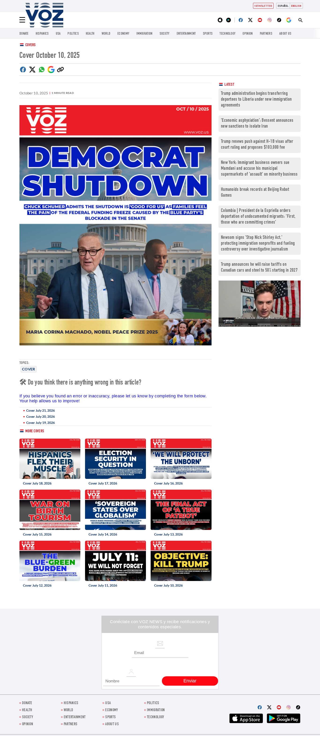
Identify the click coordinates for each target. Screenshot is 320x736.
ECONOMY (123, 34)
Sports (208, 34)
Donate (24, 34)
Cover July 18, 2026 (37, 483)
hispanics (42, 34)
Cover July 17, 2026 (103, 483)
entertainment (186, 34)
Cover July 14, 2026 (103, 534)
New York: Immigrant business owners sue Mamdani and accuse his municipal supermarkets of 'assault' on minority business (259, 168)
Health (90, 34)
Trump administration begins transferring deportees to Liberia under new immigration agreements (256, 99)
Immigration (144, 34)
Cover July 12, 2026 (37, 585)
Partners (266, 34)
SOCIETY (165, 34)
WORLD (106, 34)
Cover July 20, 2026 (40, 416)
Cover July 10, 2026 (168, 585)
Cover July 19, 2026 (40, 423)
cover (28, 369)
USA (58, 34)
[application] (260, 304)
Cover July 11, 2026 (103, 585)
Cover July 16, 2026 (168, 483)
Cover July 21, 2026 (40, 410)
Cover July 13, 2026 (168, 534)
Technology (227, 34)
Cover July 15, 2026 (37, 534)
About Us (285, 34)
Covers (30, 45)
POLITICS (72, 34)
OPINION (247, 34)
